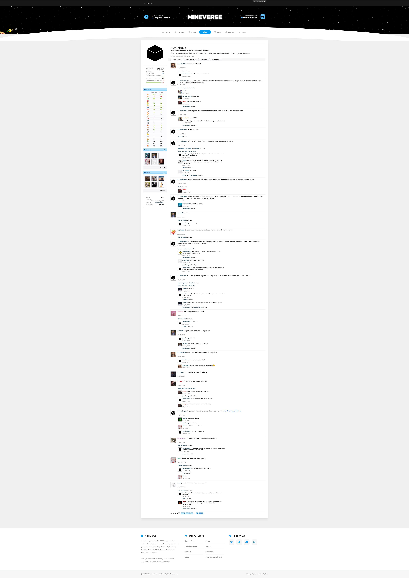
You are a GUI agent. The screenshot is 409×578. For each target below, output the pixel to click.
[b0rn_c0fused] (161, 178)
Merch (244, 32)
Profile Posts (177, 59)
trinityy (184, 326)
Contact (188, 552)
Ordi (183, 473)
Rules (187, 557)
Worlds (231, 32)
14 (197, 513)
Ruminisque (182, 71)
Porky (180, 187)
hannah (180, 213)
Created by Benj (262, 574)
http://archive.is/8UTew (232, 411)
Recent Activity (191, 59)
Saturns (185, 454)
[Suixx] (148, 178)
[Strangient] (148, 185)
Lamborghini (186, 251)
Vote (219, 32)
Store (208, 541)
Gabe (184, 160)
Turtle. (191, 283)
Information (215, 59)
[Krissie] (154, 178)
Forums (181, 32)
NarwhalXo (181, 64)
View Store (149, 3)
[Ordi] (148, 162)
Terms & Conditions (214, 557)
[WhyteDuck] (161, 162)
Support (209, 546)
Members (209, 552)
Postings (204, 59)
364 (163, 73)
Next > (201, 513)
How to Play (189, 541)
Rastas (180, 372)
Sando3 (180, 137)
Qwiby (184, 175)
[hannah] (154, 156)
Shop (193, 32)
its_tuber (181, 230)
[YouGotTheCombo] (154, 185)
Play (205, 32)
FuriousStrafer (187, 96)
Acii (183, 90)
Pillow (184, 167)
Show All (163, 168)
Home (167, 32)
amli (179, 483)
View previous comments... (187, 88)
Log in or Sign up (259, 1)
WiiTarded (186, 203)
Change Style (250, 574)
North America (159, 202)
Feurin (184, 418)
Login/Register (191, 546)
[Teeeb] (148, 156)
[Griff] (161, 156)
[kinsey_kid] (154, 162)
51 (164, 172)
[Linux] (161, 185)
